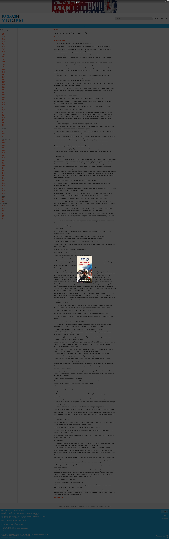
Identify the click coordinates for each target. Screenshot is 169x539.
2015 (3, 43)
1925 (3, 213)
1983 (3, 96)
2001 (3, 66)
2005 (3, 59)
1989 (3, 86)
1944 (3, 175)
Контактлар (106, 26)
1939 (3, 183)
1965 (3, 126)
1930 (3, 198)
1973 (3, 112)
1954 (3, 159)
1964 (3, 140)
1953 (3, 160)
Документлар (108, 506)
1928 (3, 135)
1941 (3, 180)
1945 (3, 174)
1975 (3, 109)
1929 (3, 133)
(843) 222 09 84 (165, 518)
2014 (3, 45)
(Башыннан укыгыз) (60, 40)
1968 (3, 121)
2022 (3, 31)
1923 (3, 217)
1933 (3, 193)
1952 (3, 162)
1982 (3, 97)
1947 (3, 170)
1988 (3, 87)
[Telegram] (166, 19)
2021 (3, 33)
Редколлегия (86, 26)
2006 (3, 58)
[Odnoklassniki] (160, 19)
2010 (3, 51)
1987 (3, 89)
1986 (3, 91)
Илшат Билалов (58, 37)
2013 (3, 46)
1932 (3, 130)
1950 (3, 165)
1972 (3, 114)
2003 (3, 63)
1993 (3, 79)
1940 (3, 182)
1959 (3, 150)
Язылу (93, 26)
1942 (3, 179)
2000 (3, 68)
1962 (3, 145)
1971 (3, 116)
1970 (3, 117)
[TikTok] (164, 19)
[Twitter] (155, 19)
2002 (3, 64)
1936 (3, 188)
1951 (3, 164)
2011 (3, 49)
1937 (3, 187)
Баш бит (60, 26)
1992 (3, 81)
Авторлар (99, 26)
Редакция (79, 26)
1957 (3, 154)
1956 (3, 155)
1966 (3, 124)
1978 (3, 104)
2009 (3, 53)
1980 (3, 101)
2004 (3, 61)
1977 (3, 106)
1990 (3, 84)
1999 (3, 69)
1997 (3, 73)
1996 (3, 74)
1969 (3, 119)
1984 (3, 94)
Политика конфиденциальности (8, 537)
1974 (3, 111)
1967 (3, 122)
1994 (3, 78)
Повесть (58, 29)
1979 (3, 102)
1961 (3, 147)
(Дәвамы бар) (58, 497)
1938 (3, 185)
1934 (3, 192)
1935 (3, 190)
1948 (3, 169)
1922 (3, 218)
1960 (3, 149)
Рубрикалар (72, 26)
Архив (65, 26)
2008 (3, 54)
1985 (3, 92)
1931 (3, 131)
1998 (3, 71)
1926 (3, 212)
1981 (3, 99)
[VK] (157, 19)
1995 (3, 76)
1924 (3, 215)
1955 (3, 157)
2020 (3, 35)
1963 (3, 144)
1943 (3, 177)
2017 (3, 40)
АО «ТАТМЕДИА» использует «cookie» (9, 534)
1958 (3, 152)
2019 (3, 36)
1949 (3, 167)
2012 (3, 48)
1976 (3, 107)
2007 (3, 56)
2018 (3, 38)
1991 (3, 83)
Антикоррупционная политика (8, 532)
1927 (3, 136)
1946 (3, 172)
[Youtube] (162, 19)
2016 (3, 41)
